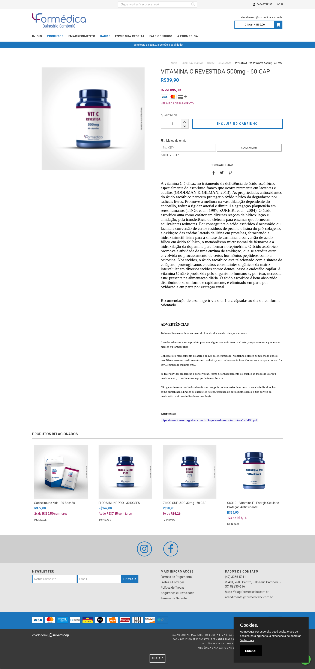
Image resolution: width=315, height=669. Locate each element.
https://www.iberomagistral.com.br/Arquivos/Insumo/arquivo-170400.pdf (209, 420)
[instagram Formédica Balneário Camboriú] (144, 548)
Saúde (105, 36)
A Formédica (187, 36)
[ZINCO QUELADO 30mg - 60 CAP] (189, 472)
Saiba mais (247, 640)
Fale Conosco (160, 36)
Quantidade (169, 115)
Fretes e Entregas (172, 582)
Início (37, 36)
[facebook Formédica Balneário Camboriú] (170, 548)
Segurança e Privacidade (177, 593)
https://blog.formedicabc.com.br (247, 592)
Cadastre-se (264, 4)
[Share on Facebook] (213, 172)
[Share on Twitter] (222, 172)
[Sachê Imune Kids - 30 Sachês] (61, 472)
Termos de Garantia (174, 598)
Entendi (250, 650)
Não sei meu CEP (170, 155)
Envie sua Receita (129, 36)
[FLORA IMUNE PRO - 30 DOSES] (125, 472)
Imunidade (224, 63)
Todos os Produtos (192, 63)
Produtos (55, 36)
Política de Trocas (172, 587)
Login (279, 4)
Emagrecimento (81, 36)
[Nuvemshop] (51, 636)
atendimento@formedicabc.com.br (261, 17)
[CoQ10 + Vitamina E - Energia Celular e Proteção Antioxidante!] (254, 472)
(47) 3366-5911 (235, 577)
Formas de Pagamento (176, 577)
